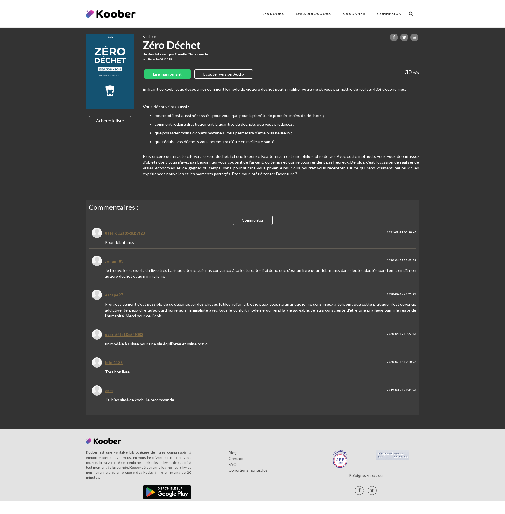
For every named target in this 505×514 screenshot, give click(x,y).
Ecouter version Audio (223, 73)
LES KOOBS (273, 13)
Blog (233, 452)
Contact (236, 458)
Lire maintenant (167, 73)
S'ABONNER (354, 13)
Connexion (389, 13)
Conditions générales (248, 470)
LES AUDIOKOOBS (313, 13)
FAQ (233, 464)
